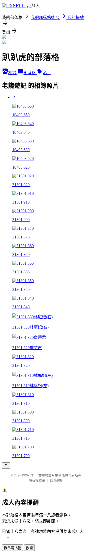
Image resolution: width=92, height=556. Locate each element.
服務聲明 (56, 480)
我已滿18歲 (12, 548)
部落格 (30, 73)
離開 (29, 548)
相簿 (12, 73)
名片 (47, 73)
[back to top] (6, 465)
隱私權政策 (37, 480)
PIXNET (27, 475)
